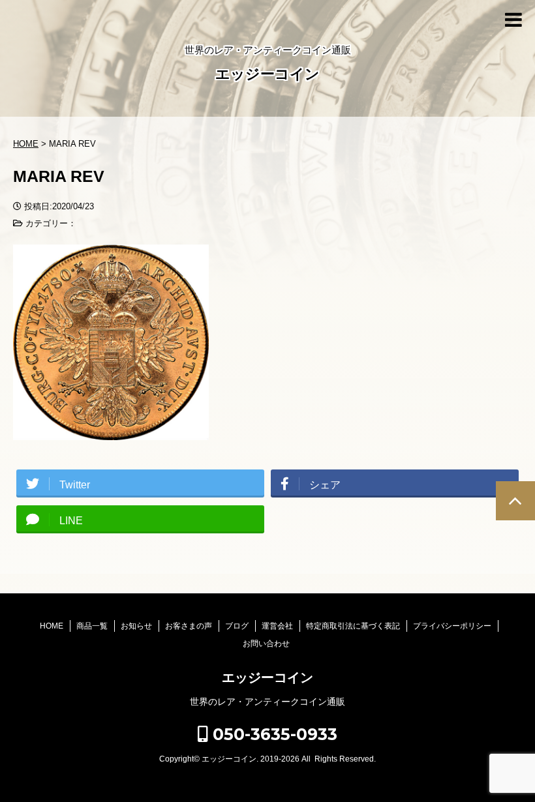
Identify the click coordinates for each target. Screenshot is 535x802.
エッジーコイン (267, 74)
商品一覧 (92, 626)
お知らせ (136, 626)
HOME (51, 626)
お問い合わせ (266, 643)
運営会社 (277, 626)
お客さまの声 (188, 626)
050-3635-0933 (272, 734)
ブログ (237, 626)
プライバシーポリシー (452, 626)
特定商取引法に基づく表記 (353, 626)
